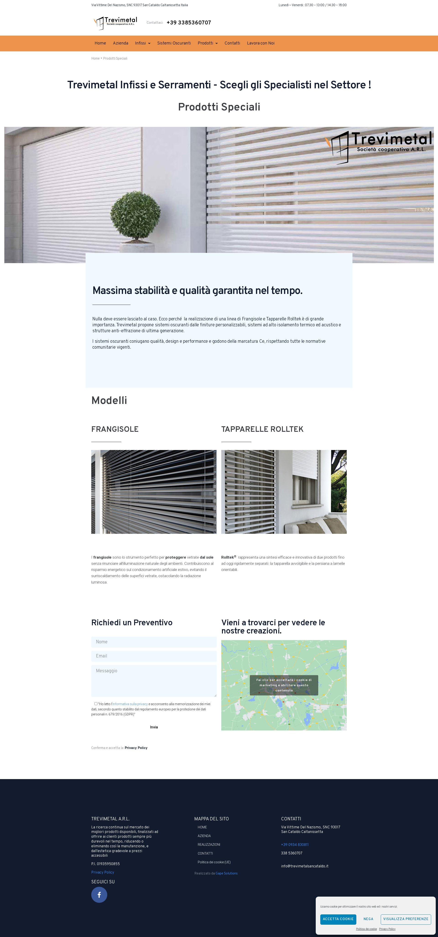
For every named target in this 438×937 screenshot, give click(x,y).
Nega (368, 919)
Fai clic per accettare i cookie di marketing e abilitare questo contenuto (284, 685)
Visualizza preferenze (406, 919)
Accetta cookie (338, 919)
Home (95, 59)
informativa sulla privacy (130, 704)
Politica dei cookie (366, 929)
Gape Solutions (227, 874)
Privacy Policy (387, 929)
